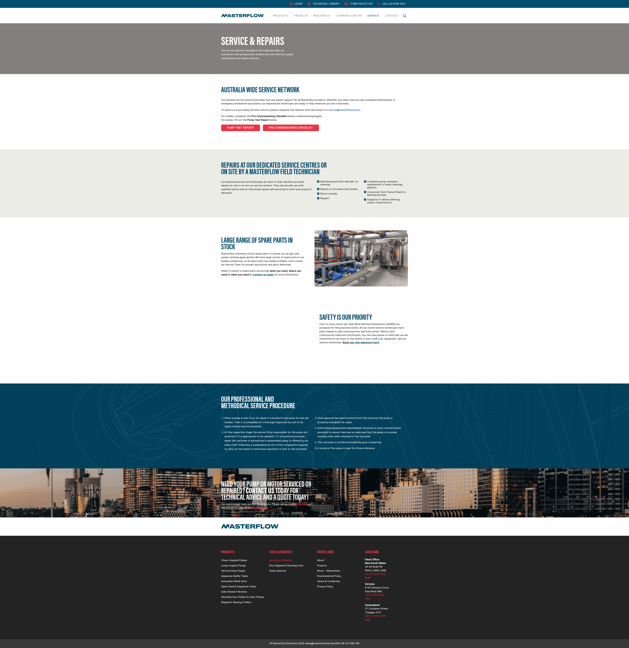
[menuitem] (281, 16)
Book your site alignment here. (361, 342)
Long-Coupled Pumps (233, 565)
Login (298, 4)
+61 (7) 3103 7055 (375, 616)
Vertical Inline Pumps (233, 571)
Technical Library (326, 4)
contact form (260, 508)
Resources (321, 16)
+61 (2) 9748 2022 (375, 574)
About (320, 560)
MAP (368, 578)
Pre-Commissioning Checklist (291, 128)
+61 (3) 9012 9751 (375, 595)
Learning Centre (349, 16)
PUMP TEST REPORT (240, 128)
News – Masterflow (328, 571)
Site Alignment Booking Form (286, 565)
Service (373, 16)
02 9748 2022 (299, 504)
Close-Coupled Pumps (234, 560)
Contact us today (263, 275)
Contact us (260, 491)
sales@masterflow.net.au (319, 643)
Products (280, 16)
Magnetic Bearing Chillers (236, 602)
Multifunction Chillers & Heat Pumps (242, 597)
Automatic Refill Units (234, 581)
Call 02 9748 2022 (393, 4)
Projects (301, 16)
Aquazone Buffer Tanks (234, 576)
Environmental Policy (329, 576)
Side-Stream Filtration (234, 592)
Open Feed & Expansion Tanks (238, 586)
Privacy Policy (325, 586)
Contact (392, 16)
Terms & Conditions (328, 581)
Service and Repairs (280, 560)
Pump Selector (361, 4)
